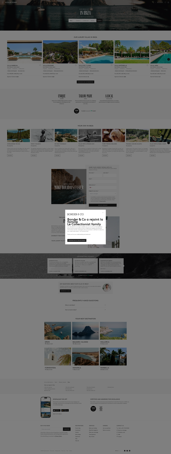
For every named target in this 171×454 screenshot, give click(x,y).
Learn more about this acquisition (79, 231)
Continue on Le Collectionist (76, 240)
